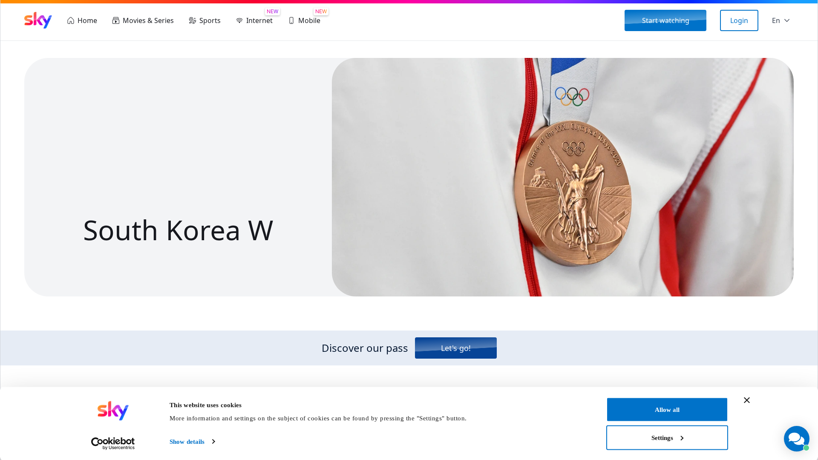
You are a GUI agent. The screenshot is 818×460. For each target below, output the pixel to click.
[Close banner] (747, 400)
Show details (187, 441)
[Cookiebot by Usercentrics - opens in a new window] (113, 443)
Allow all (667, 409)
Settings (662, 437)
